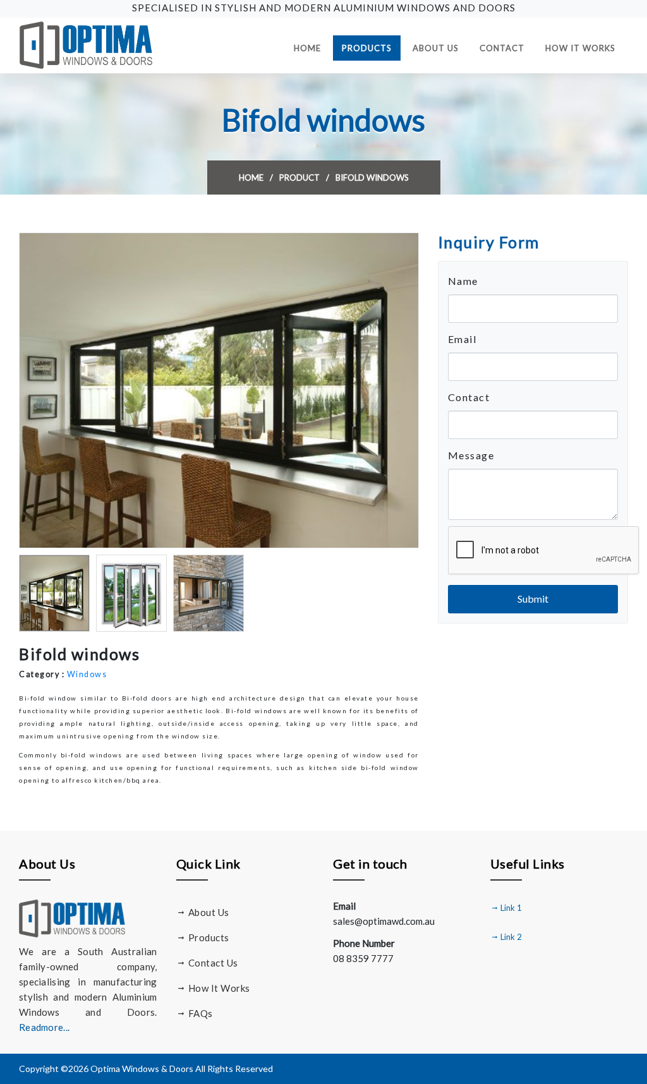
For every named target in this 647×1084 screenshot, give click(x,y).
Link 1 (510, 908)
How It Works (580, 48)
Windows (87, 674)
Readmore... (44, 1027)
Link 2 (510, 937)
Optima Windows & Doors (141, 1068)
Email (462, 339)
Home (312, 47)
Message (471, 455)
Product (299, 177)
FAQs (199, 1013)
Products (367, 48)
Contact (502, 48)
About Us (436, 48)
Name (463, 281)
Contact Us (212, 962)
